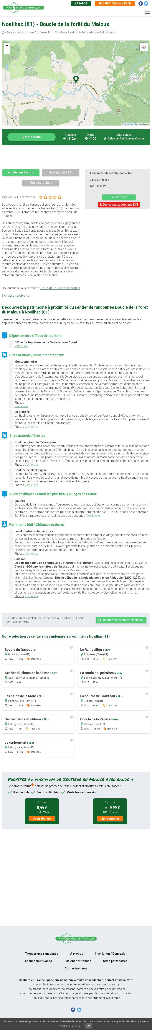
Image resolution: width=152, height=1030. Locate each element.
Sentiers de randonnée (20, 32)
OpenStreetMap (131, 124)
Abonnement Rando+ (39, 961)
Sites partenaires (115, 961)
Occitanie (40, 32)
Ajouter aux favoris (21, 172)
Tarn (50, 32)
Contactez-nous (76, 968)
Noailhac (60, 32)
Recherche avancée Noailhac (123, 620)
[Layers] (144, 47)
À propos (80, 3)
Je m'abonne (42, 818)
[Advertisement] (76, 157)
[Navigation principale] (147, 12)
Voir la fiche (31, 137)
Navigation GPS (60, 172)
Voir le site (21, 346)
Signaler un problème (15, 295)
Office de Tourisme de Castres (126, 138)
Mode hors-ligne (40, 182)
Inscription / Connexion (111, 953)
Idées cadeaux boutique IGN (119, 204)
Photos (19, 402)
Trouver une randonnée (41, 953)
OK (89, 1026)
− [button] (7, 51)
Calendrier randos (78, 961)
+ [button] (7, 45)
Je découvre (118, 197)
